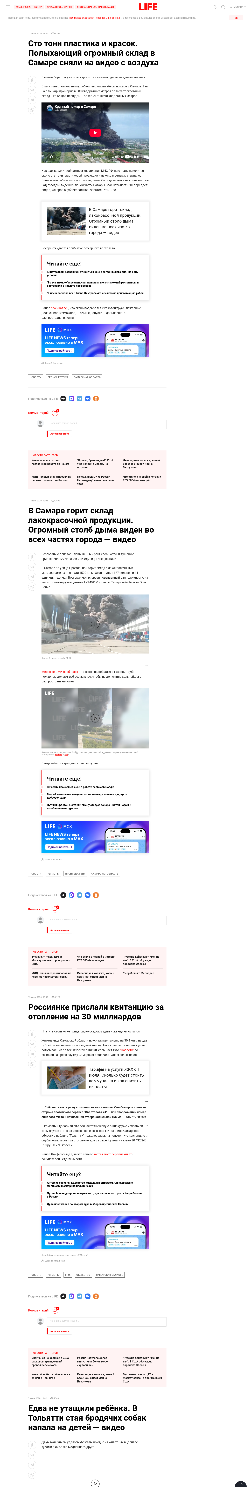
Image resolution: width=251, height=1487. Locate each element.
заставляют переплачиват (113, 1154)
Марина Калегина (53, 859)
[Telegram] (79, 398)
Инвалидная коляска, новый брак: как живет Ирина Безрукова (141, 463)
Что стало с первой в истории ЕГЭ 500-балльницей (142, 478)
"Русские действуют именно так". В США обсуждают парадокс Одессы (141, 960)
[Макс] (71, 398)
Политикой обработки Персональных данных (94, 17)
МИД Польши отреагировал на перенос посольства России (51, 478)
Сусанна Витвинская (55, 1260)
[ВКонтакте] (87, 398)
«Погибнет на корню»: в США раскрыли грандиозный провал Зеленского (50, 1361)
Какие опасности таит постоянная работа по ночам (50, 462)
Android (58, 754)
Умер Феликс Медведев (138, 973)
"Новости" (127, 1050)
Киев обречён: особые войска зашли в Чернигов (51, 1376)
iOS (66, 754)
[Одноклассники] (96, 398)
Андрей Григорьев (53, 363)
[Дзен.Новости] (63, 398)
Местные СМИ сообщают (59, 672)
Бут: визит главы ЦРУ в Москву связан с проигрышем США (51, 960)
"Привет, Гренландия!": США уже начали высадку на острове (95, 463)
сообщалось (59, 308)
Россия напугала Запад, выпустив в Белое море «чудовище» (92, 1361)
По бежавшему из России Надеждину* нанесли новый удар (95, 480)
